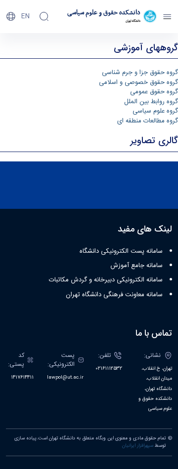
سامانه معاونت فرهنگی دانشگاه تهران (114, 294)
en (25, 16)
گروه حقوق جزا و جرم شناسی (140, 72)
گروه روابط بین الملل (151, 101)
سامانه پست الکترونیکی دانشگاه (121, 251)
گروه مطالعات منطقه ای (147, 121)
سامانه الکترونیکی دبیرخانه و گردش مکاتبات (106, 279)
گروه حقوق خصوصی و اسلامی (138, 82)
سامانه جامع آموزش (136, 265)
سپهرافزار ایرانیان (137, 446)
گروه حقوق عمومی (154, 91)
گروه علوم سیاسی (155, 111)
